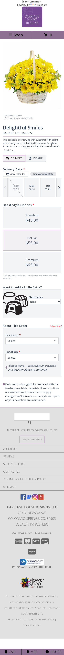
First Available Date (43, 174)
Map (33, 652)
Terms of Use (32, 625)
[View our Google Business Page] (29, 498)
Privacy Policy (17, 619)
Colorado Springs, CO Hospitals (32, 602)
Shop (18, 35)
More (7, 150)
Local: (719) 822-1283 (32, 524)
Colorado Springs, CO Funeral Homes (31, 596)
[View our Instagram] (35, 498)
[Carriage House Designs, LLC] (32, 26)
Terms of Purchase (41, 619)
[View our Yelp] (40, 498)
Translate (42, 4)
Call (11, 652)
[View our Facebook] (23, 498)
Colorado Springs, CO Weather (25, 607)
